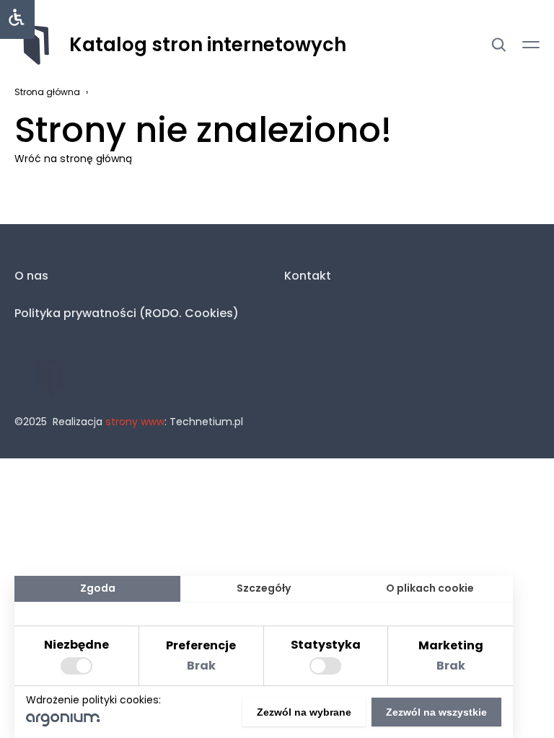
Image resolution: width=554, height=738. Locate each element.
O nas (31, 275)
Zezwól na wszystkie (436, 712)
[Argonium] (63, 723)
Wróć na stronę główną (73, 158)
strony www (134, 421)
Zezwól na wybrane (304, 712)
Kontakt (307, 275)
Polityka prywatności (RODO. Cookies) (126, 313)
